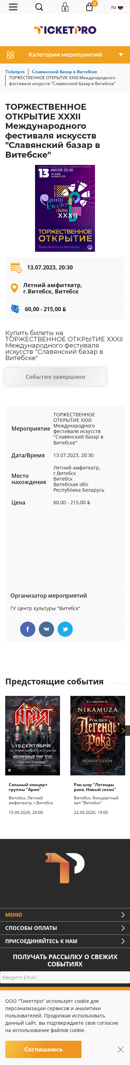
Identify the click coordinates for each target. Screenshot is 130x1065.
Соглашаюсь (43, 1049)
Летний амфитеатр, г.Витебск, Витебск (52, 288)
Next (123, 730)
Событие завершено (55, 377)
